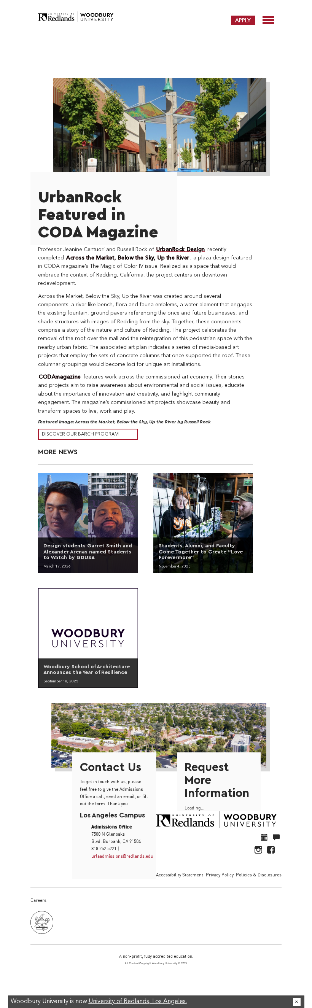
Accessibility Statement (179, 875)
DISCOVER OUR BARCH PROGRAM (80, 434)
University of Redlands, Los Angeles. (138, 1001)
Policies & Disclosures (259, 875)
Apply (243, 20)
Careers (38, 900)
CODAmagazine (60, 377)
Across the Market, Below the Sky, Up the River (127, 258)
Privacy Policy (220, 875)
